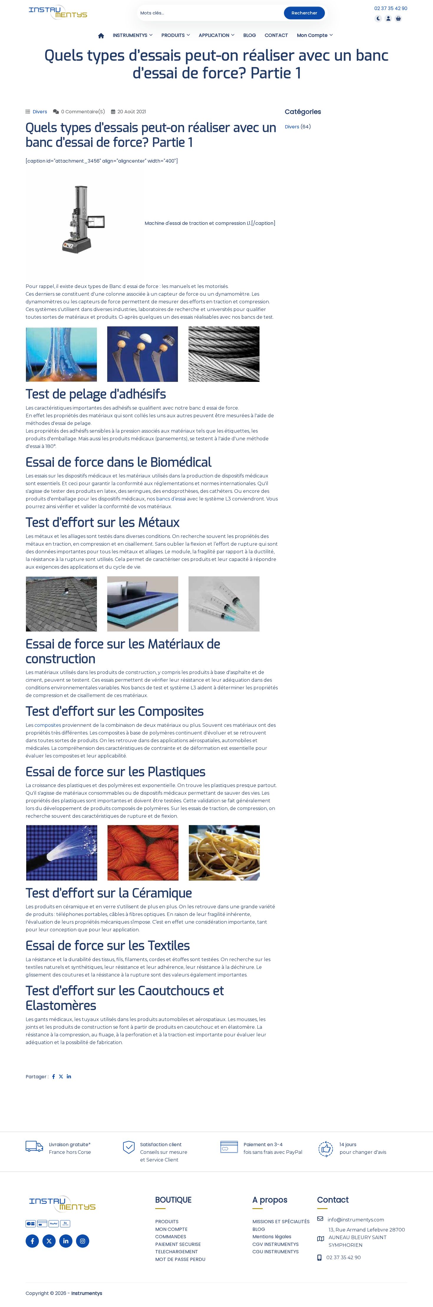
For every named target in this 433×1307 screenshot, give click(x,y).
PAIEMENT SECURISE (178, 1244)
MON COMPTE (171, 1229)
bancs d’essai (171, 499)
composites (47, 725)
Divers (40, 111)
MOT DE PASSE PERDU (180, 1259)
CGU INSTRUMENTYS (275, 1251)
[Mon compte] (388, 18)
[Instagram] (82, 1241)
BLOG (258, 1229)
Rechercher (304, 12)
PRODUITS (167, 1221)
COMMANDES (170, 1236)
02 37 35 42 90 (390, 8)
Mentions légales (271, 1236)
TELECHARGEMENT (176, 1251)
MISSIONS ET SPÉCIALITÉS (281, 1221)
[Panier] (398, 18)
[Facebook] (32, 1241)
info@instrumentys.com (356, 1220)
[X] (49, 1241)
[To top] (409, 1284)
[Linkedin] (65, 1241)
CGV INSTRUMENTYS (275, 1244)
